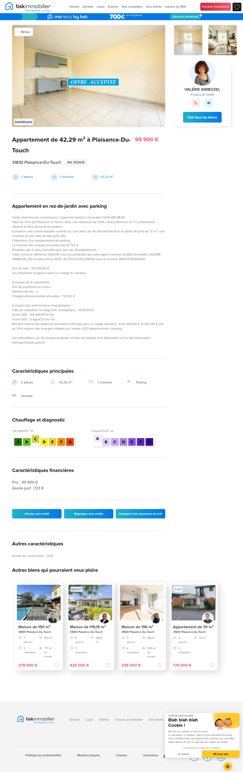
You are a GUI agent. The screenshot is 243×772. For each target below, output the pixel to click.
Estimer (113, 6)
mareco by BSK (175, 6)
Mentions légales (88, 755)
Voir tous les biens (202, 117)
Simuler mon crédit (37, 514)
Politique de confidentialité (43, 755)
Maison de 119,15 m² (88, 627)
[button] (227, 766)
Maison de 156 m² (138, 627)
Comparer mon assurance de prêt (140, 514)
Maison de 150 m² (34, 627)
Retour (25, 32)
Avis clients (154, 6)
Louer (101, 6)
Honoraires (150, 755)
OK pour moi (220, 754)
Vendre (74, 6)
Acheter (88, 6)
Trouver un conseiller (129, 719)
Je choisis (183, 754)
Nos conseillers (132, 6)
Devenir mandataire (215, 6)
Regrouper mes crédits (88, 514)
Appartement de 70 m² (193, 627)
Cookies (121, 755)
